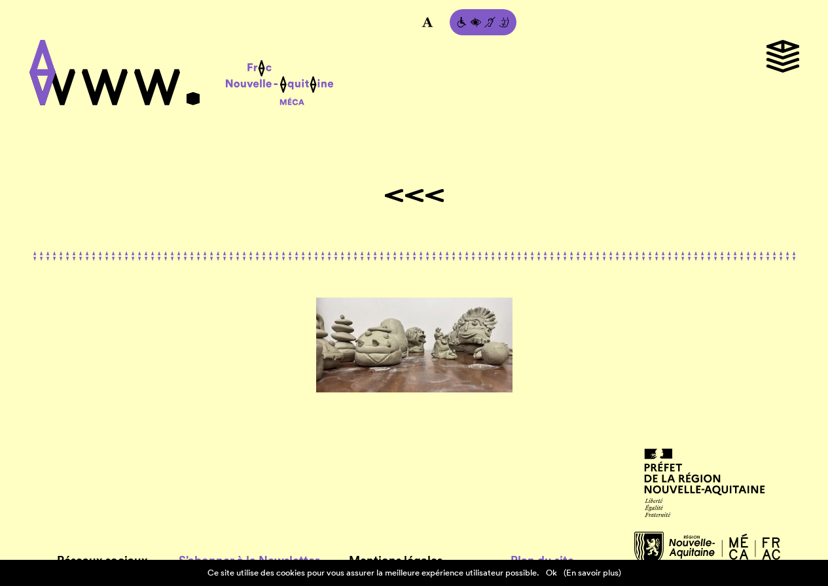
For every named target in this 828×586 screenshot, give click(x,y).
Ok (551, 572)
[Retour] (414, 195)
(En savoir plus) (592, 572)
